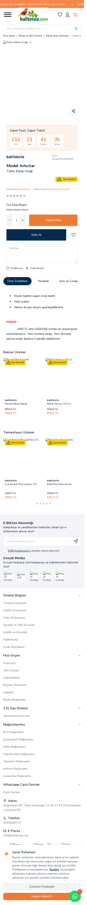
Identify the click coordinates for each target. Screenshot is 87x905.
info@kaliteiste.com (16, 835)
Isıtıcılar (27, 165)
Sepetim (8, 692)
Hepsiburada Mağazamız (19, 754)
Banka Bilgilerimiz (14, 700)
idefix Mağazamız (14, 747)
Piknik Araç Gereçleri (57, 35)
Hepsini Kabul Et (42, 896)
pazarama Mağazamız (17, 776)
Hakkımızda (10, 639)
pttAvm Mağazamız (15, 769)
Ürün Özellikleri (17, 281)
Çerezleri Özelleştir (42, 887)
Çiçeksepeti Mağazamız (18, 739)
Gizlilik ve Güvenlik (15, 632)
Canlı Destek (11, 792)
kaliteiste (15, 157)
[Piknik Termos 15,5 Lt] (64, 377)
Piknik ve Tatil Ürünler (30, 35)
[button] (34, 503)
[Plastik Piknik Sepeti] (22, 377)
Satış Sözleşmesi (14, 618)
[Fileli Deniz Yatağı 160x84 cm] (53, 457)
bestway (41, 480)
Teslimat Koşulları (14, 603)
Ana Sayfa (9, 35)
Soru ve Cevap (68, 281)
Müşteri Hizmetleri (15, 685)
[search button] (76, 28)
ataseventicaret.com (16, 716)
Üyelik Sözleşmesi (15, 610)
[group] (42, 79)
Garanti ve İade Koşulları (19, 625)
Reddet (54, 870)
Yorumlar (43, 281)
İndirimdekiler (11, 678)
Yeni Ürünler (11, 670)
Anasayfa (9, 663)
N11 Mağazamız (13, 732)
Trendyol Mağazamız (16, 761)
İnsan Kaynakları (13, 647)
